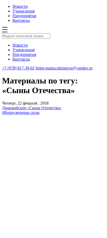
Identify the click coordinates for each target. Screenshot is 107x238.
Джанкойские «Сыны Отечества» (32, 108)
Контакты (21, 20)
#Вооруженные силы (20, 112)
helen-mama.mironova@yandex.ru (64, 68)
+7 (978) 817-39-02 (18, 68)
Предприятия (24, 16)
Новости (20, 6)
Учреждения (23, 11)
